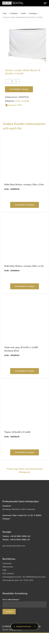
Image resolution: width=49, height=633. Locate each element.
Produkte (14, 13)
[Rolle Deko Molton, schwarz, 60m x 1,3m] (24, 238)
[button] (45, 3)
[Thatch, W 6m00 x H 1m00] (24, 404)
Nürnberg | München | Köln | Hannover (18, 509)
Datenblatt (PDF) (15, 105)
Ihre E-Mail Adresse (11, 599)
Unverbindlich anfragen (19, 89)
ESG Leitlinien (8, 573)
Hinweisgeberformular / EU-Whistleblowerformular (24, 577)
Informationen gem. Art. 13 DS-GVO (17, 580)
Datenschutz (7, 567)
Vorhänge (33, 13)
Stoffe (23, 13)
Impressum (7, 563)
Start (5, 13)
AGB (4, 570)
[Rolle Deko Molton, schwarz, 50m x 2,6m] (24, 156)
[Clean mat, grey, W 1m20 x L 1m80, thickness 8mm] (24, 319)
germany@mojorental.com (13, 546)
